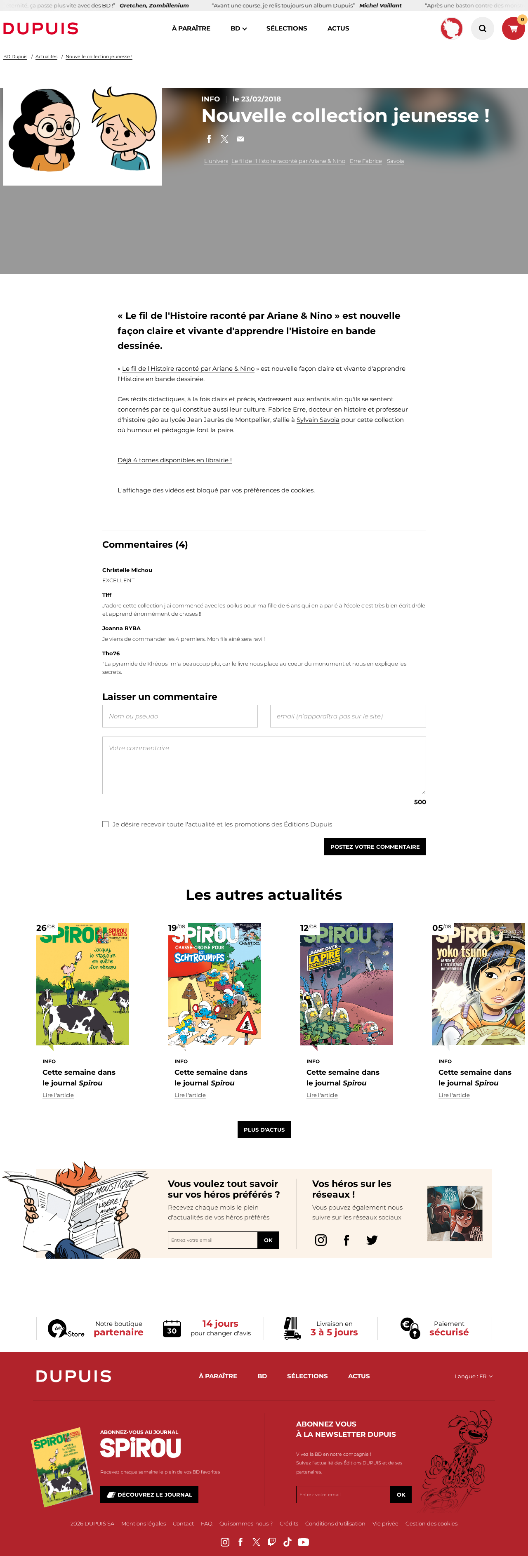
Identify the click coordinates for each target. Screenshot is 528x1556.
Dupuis (42, 28)
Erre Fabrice (366, 161)
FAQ (206, 1523)
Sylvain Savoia (318, 420)
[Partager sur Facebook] (209, 139)
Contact (183, 1523)
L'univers (216, 161)
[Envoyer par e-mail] (240, 139)
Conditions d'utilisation (335, 1523)
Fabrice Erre (287, 409)
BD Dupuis (15, 56)
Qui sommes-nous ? (246, 1523)
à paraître (191, 28)
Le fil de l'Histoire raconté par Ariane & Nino (288, 161)
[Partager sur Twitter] (225, 139)
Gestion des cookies (431, 1523)
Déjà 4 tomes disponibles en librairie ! (175, 460)
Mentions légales (143, 1523)
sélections (286, 28)
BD (235, 28)
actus (338, 28)
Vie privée (385, 1523)
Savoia (395, 161)
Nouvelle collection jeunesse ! (99, 56)
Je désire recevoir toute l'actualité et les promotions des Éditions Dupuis (222, 824)
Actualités (46, 56)
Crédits (289, 1523)
